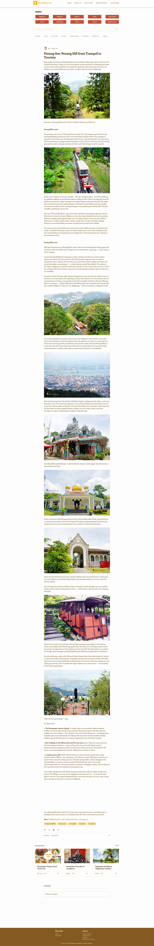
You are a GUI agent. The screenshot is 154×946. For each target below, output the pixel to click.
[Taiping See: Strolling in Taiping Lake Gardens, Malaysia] (106, 856)
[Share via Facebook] (45, 830)
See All (117, 845)
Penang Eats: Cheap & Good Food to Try (47, 867)
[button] (88, 3)
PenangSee (82, 824)
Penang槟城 (72, 824)
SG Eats (63, 36)
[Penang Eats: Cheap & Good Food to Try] (48, 856)
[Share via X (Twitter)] (49, 830)
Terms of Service (87, 934)
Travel (46, 36)
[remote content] (77, 796)
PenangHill (91, 824)
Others (105, 36)
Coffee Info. (95, 36)
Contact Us (86, 939)
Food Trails (54, 36)
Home (57, 934)
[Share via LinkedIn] (53, 830)
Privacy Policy (86, 935)
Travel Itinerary (74, 36)
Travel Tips (85, 36)
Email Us (92, 939)
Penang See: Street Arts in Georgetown (75, 867)
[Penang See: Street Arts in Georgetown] (77, 856)
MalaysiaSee (62, 824)
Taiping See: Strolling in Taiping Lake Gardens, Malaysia (103, 867)
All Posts (37, 36)
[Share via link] (58, 830)
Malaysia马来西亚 (50, 824)
